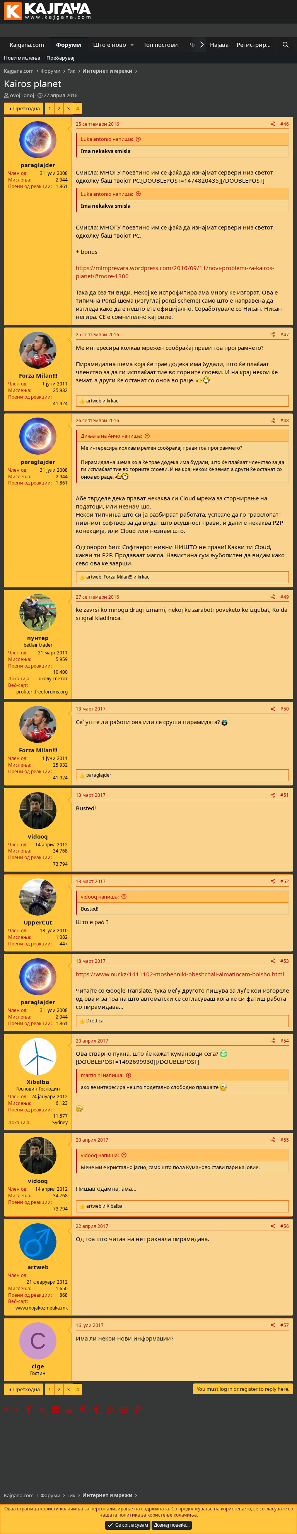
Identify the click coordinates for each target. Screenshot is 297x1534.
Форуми (68, 44)
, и (117, 577)
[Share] (273, 124)
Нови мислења (22, 57)
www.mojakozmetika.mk (41, 1308)
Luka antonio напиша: (107, 138)
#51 (284, 795)
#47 (284, 334)
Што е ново (109, 44)
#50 (284, 708)
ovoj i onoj (22, 95)
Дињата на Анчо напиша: (111, 435)
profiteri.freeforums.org (42, 691)
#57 (284, 1325)
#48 (284, 420)
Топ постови (160, 44)
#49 (284, 597)
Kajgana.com (27, 44)
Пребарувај (60, 57)
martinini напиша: (102, 1075)
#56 (284, 1226)
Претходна (26, 108)
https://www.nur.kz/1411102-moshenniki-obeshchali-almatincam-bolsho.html (180, 974)
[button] (132, 45)
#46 (284, 124)
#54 (284, 1041)
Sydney (60, 1122)
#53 (284, 961)
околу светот (53, 678)
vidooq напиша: (100, 896)
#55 (284, 1140)
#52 (284, 881)
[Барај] (285, 45)
